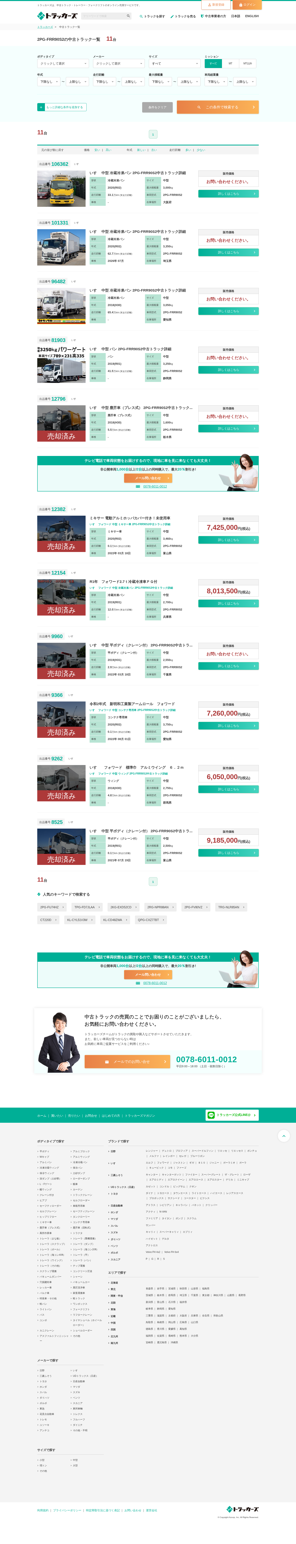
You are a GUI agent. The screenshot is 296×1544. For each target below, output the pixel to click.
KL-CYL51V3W (77, 920)
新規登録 (218, 4)
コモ (170, 1165)
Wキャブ (44, 1154)
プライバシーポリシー (67, 1507)
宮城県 (172, 1286)
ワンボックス (80, 1301)
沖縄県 (174, 1339)
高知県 (183, 1326)
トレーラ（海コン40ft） (52, 1252)
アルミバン (46, 1159)
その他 (76, 1333)
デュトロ (167, 1148)
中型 (75, 1457)
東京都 (205, 1292)
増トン (43, 1462)
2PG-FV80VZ (193, 907)
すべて (213, 63)
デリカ (229, 1177)
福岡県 (149, 1333)
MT (230, 63)
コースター (190, 1195)
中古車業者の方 (215, 16)
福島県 (205, 1286)
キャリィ (150, 1229)
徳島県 (149, 1326)
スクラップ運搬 (48, 1268)
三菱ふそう (46, 1373)
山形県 (194, 1286)
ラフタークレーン (82, 1312)
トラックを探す (154, 16)
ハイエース (216, 1190)
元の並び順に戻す (52, 150)
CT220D (45, 920)
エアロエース (196, 1177)
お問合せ (91, 1115)
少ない (201, 150)
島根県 (160, 1319)
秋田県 (183, 1286)
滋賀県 (160, 1313)
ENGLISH (252, 16)
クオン (193, 1183)
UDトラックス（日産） (85, 1373)
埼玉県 (183, 1292)
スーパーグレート (211, 1172)
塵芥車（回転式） (82, 1225)
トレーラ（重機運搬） (85, 1236)
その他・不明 (80, 1427)
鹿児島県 (162, 1339)
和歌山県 (218, 1313)
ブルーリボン (197, 1153)
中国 (113, 1320)
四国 (113, 1327)
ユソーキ (44, 1422)
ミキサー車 (46, 1219)
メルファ (154, 1153)
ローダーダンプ (81, 1176)
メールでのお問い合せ (127, 1062)
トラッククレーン (82, 1192)
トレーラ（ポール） (50, 1246)
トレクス (78, 1411)
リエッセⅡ (237, 1148)
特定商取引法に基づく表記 (103, 1507)
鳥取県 (149, 1319)
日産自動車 (79, 1378)
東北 (113, 1286)
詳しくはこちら (228, 193)
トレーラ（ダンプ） (84, 1241)
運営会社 (151, 1507)
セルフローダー (81, 1197)
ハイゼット (152, 1236)
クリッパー (211, 1202)
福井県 (183, 1299)
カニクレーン (47, 1328)
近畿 (113, 1313)
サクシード (174, 1195)
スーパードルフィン (202, 1148)
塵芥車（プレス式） (50, 1225)
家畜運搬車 (79, 1290)
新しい (141, 150)
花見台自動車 (47, 1411)
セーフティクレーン (84, 1208)
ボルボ (43, 1400)
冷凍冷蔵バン (80, 1159)
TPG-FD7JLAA (85, 907)
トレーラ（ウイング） (52, 1257)
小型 (42, 1457)
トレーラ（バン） (82, 1257)
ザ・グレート (232, 1172)
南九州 (114, 1340)
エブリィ (188, 1229)
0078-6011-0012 (155, 486)
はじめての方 (111, 1115)
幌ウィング (46, 1186)
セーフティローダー (50, 1203)
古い (154, 150)
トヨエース (163, 1190)
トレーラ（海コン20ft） (86, 1246)
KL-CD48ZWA (112, 920)
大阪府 (183, 1313)
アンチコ (44, 1427)
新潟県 (149, 1299)
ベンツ (76, 1395)
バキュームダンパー (50, 1274)
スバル (43, 1389)
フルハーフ (79, 1416)
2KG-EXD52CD (121, 907)
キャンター (152, 1172)
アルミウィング (81, 1154)
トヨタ (43, 1378)
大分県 (194, 1333)
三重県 (149, 1313)
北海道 (114, 1280)
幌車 (75, 1181)
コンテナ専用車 (81, 1219)
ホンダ (43, 1384)
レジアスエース (234, 1190)
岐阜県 (149, 1306)
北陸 (113, 1300)
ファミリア (152, 1215)
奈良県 (205, 1313)
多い (188, 150)
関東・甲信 (117, 1293)
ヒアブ (43, 1197)
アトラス (150, 1202)
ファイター (191, 1172)
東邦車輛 (78, 1406)
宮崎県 (149, 1339)
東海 (113, 1306)
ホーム (41, 1115)
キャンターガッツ (171, 1172)
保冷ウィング (47, 1170)
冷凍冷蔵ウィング (49, 1165)
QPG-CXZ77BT (148, 920)
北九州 (114, 1333)
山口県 (194, 1319)
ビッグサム (179, 1183)
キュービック (156, 1165)
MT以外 (247, 63)
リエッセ (222, 1148)
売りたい (74, 1115)
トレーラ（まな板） (50, 1236)
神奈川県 (218, 1292)
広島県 (183, 1319)
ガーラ (242, 1160)
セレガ (182, 1153)
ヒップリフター (48, 1214)
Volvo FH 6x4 (171, 1249)
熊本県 (183, 1333)
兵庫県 (194, 1313)
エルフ (149, 1160)
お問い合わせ (132, 1507)
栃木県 (160, 1292)
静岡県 (160, 1306)
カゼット (150, 1183)
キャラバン (182, 1202)
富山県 (160, 1299)
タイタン (167, 1215)
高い (108, 150)
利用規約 (43, 1507)
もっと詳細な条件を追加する (64, 107)
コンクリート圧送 (82, 1268)
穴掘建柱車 (46, 1279)
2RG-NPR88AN (158, 907)
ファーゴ (181, 1165)
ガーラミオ (229, 1160)
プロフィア (182, 1148)
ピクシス (205, 1195)
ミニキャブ (243, 1177)
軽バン (43, 1301)
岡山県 (172, 1319)
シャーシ (78, 1274)
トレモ (43, 1416)
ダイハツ (44, 1395)
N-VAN (163, 1209)
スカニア (78, 1400)
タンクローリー (81, 1214)
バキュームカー (81, 1279)
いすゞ (76, 1367)
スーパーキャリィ (169, 1229)
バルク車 (44, 1290)
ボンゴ (179, 1215)
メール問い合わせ (148, 478)
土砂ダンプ (79, 1170)
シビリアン (165, 1202)
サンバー (150, 1222)
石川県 (172, 1299)
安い (97, 150)
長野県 (242, 1292)
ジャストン (179, 1160)
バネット (196, 1202)
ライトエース (199, 1190)
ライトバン (46, 1306)
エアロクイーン (176, 1177)
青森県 (149, 1286)
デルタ (165, 1236)
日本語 (235, 16)
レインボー (169, 1153)
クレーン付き (47, 1192)
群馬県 (172, 1292)
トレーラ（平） (81, 1252)
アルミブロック (81, 1148)
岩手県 (160, 1286)
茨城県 (149, 1292)
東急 (42, 1406)
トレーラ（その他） (50, 1263)
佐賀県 (160, 1333)
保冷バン (78, 1165)
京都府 (172, 1313)
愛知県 (172, 1306)
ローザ (246, 1172)
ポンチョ (252, 1148)
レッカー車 (46, 1285)
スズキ (76, 1389)
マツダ (76, 1384)
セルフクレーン (48, 1208)
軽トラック (79, 1295)
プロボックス (156, 1195)
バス (42, 1312)
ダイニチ (78, 1422)
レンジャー (152, 1148)
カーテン (78, 1186)
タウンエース (180, 1190)
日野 (42, 1367)
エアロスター (214, 1177)
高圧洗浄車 (79, 1285)
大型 (75, 1462)
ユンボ (43, 1317)
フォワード (163, 1160)
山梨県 (230, 1292)
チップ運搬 (79, 1263)
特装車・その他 (48, 1295)
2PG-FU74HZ (49, 907)
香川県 (160, 1326)
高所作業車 (46, 1230)
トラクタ (78, 1230)
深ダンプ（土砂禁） (50, 1176)
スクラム (192, 1215)
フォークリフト (81, 1306)
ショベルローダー (82, 1328)
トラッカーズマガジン (140, 1115)
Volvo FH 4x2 (153, 1249)
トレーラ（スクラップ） (53, 1241)
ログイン (249, 4)
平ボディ (44, 1148)
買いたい (57, 1115)
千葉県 (194, 1292)
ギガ (191, 1160)
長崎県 (172, 1333)
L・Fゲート (46, 1181)
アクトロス (152, 1242)
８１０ (201, 1160)
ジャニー (214, 1160)
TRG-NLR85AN (228, 907)
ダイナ (149, 1190)
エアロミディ (156, 1177)
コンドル (164, 1183)
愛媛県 (172, 1326)
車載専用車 (79, 1203)
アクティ (150, 1209)
